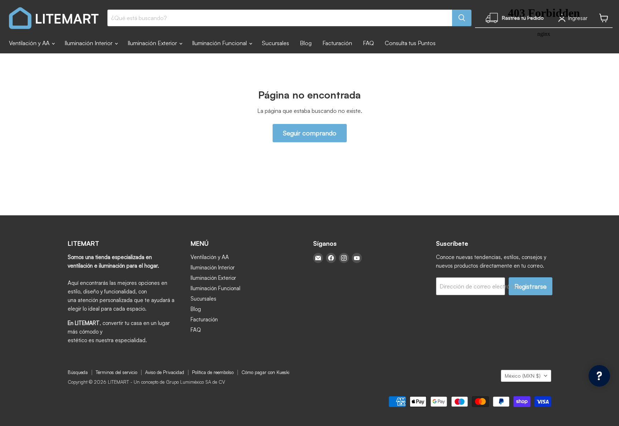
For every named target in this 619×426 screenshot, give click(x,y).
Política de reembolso (213, 372)
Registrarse (530, 286)
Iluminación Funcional (220, 43)
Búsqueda (78, 372)
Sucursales (275, 43)
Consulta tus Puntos (410, 43)
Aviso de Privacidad (164, 372)
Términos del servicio (116, 372)
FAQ (368, 43)
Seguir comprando (309, 133)
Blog (306, 43)
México (523, 376)
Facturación (337, 43)
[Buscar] (461, 18)
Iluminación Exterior (153, 43)
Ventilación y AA (30, 43)
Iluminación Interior (89, 43)
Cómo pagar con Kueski (265, 372)
